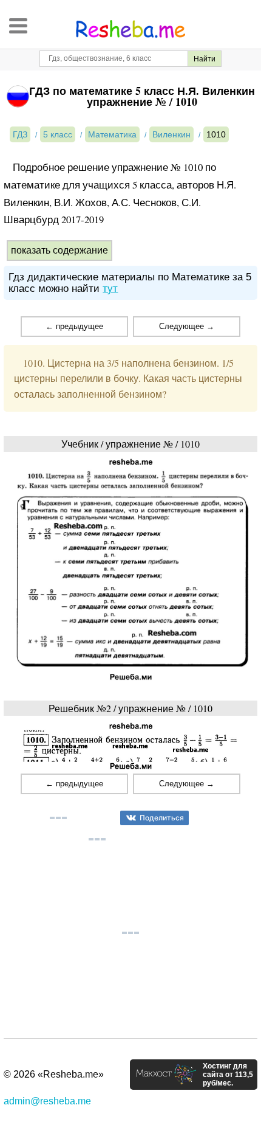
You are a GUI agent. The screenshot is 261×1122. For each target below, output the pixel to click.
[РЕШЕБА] (130, 29)
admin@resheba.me (47, 1101)
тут (110, 288)
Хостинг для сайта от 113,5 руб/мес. (228, 1074)
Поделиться (162, 817)
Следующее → (186, 326)
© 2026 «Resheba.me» (54, 1074)
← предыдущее (74, 326)
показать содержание (59, 250)
